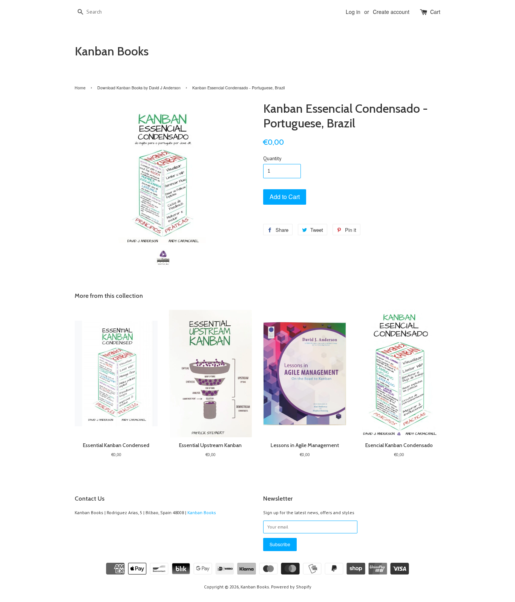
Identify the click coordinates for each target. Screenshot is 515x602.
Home (80, 87)
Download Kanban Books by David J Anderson (139, 87)
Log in (353, 11)
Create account (391, 11)
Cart (435, 11)
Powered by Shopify (291, 587)
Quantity (272, 158)
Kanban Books (112, 51)
